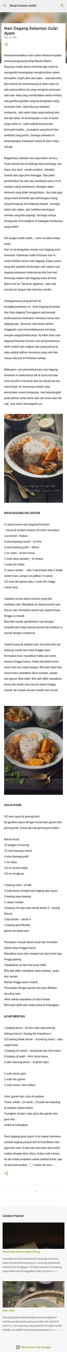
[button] (6, 44)
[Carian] (62, 5)
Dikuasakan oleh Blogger (35, 1347)
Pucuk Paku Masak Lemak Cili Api (21, 1251)
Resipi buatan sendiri (23, 5)
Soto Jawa (8, 1310)
